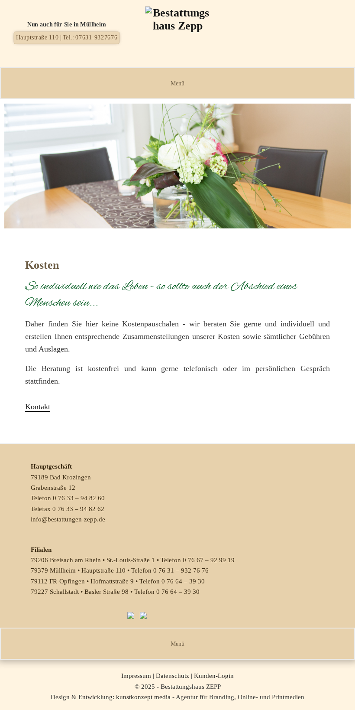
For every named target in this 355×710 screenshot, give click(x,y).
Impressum (136, 675)
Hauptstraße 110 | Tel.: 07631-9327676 (67, 37)
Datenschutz (172, 675)
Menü (177, 83)
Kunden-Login (214, 675)
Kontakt (37, 406)
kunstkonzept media (143, 697)
